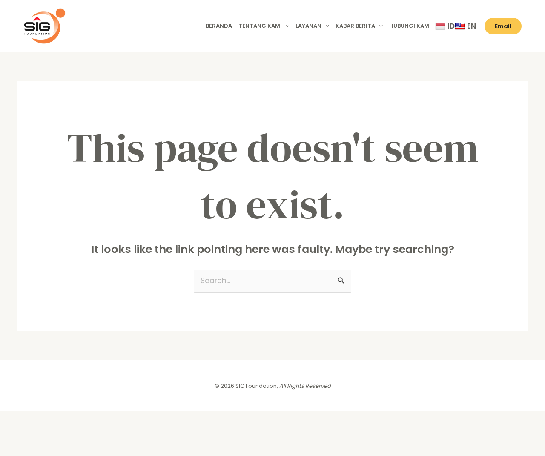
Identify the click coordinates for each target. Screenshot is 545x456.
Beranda (219, 26)
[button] (286, 26)
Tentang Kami (260, 26)
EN (471, 26)
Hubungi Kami (410, 26)
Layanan (308, 26)
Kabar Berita (355, 26)
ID (451, 26)
